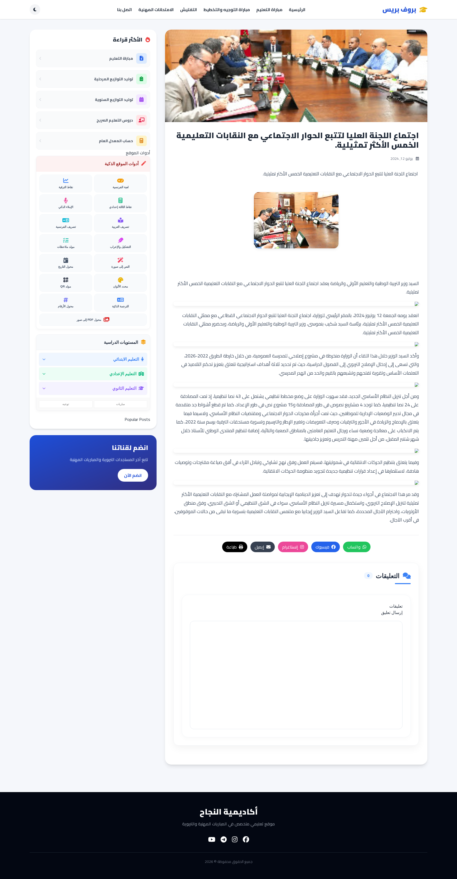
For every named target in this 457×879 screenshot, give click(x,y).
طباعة (231, 547)
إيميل (259, 547)
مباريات (120, 404)
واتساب (353, 547)
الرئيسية (297, 9)
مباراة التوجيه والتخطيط (226, 9)
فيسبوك (322, 547)
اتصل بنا (124, 9)
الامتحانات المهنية (156, 9)
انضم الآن (133, 475)
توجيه (65, 404)
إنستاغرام (290, 547)
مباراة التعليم (269, 9)
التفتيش (188, 9)
